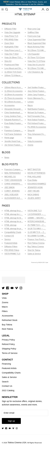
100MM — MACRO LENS (38, 218)
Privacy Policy (8, 340)
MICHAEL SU (10, 177)
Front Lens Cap (34, 36)
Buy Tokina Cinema (36, 247)
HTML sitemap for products (15, 229)
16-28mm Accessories (13, 95)
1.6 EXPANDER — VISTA (38, 214)
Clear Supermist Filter (37, 40)
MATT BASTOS (34, 169)
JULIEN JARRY (34, 198)
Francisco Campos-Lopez (15, 169)
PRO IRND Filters (11, 250)
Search (5, 381)
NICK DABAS (33, 195)
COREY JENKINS (12, 191)
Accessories (9, 105)
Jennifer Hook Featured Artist (16, 141)
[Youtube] (12, 288)
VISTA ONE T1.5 (35, 211)
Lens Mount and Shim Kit (14, 68)
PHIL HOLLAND (34, 177)
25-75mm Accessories (13, 98)
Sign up (11, 421)
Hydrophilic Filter (11, 47)
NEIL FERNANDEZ (12, 173)
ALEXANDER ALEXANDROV (16, 198)
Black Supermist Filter (37, 43)
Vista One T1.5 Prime (36, 61)
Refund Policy (8, 344)
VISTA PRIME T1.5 (12, 254)
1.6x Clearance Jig (35, 72)
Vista (30, 138)
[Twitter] (3, 288)
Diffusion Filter (10, 29)
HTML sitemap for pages (14, 211)
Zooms (30, 145)
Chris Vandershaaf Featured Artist (18, 113)
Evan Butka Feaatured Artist (15, 123)
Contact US (9, 236)
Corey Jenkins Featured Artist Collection (21, 116)
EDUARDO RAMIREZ (37, 184)
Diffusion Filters (10, 247)
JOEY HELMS (33, 191)
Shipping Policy (9, 349)
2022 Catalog (8, 390)
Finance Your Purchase (37, 239)
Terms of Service (9, 353)
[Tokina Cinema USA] (25, 9)
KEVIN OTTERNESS (36, 173)
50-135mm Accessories (14, 102)
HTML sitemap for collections (16, 214)
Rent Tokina (7, 329)
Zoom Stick (9, 43)
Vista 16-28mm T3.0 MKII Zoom (17, 58)
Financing (6, 364)
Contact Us (7, 386)
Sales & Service (34, 254)
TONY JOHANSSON (13, 180)
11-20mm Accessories (13, 91)
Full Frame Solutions (13, 134)
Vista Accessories (35, 141)
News (6, 158)
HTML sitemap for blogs (14, 218)
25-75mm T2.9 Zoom (36, 58)
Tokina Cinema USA (17, 442)
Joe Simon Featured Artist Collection (19, 145)
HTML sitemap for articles (14, 221)
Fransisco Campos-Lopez (15, 131)
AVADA (40, 262)
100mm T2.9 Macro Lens (14, 75)
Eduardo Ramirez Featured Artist (17, 120)
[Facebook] (7, 288)
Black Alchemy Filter (36, 47)
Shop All (31, 131)
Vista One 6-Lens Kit (36, 65)
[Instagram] (21, 288)
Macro (30, 105)
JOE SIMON (9, 187)
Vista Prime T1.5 (11, 36)
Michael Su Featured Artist (38, 113)
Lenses (31, 102)
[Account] (42, 9)
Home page (9, 138)
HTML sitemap (10, 225)
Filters (7, 127)
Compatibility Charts (12, 232)
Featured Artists (10, 243)
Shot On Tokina (34, 250)
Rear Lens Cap (34, 29)
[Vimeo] (16, 288)
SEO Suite (45, 262)
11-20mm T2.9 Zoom (13, 72)
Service (7, 239)
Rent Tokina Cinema (36, 243)
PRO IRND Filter (11, 40)
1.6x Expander (34, 54)
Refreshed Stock (9, 320)
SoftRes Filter (33, 32)
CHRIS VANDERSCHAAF (15, 184)
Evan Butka (32, 180)
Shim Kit (7, 61)
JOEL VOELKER (11, 195)
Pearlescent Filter (11, 65)
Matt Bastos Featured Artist (39, 109)
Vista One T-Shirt (11, 54)
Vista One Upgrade (12, 32)
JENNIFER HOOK (35, 187)
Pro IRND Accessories (37, 127)
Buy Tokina (7, 324)
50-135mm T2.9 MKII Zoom (39, 50)
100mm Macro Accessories (15, 87)
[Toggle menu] (2, 9)
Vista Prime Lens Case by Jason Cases (20, 50)
